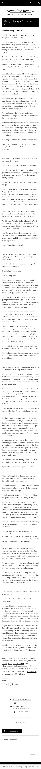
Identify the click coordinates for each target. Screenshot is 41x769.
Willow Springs (18, 663)
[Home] (2, 3)
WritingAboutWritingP (20, 708)
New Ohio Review (20, 11)
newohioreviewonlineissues (21, 699)
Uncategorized (21, 703)
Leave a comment (22, 712)
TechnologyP (25, 706)
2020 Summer (16, 706)
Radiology (20, 722)
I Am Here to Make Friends (18, 669)
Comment (32, 755)
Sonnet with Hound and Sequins (21, 718)
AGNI (10, 663)
